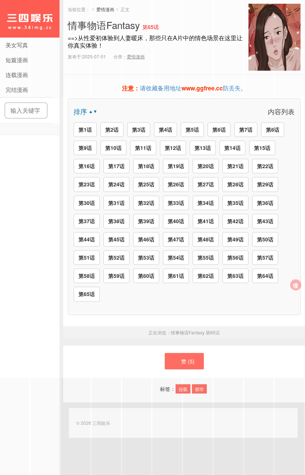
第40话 (176, 221)
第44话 (86, 239)
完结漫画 (17, 89)
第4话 (165, 129)
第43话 (265, 221)
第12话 (173, 147)
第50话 (265, 239)
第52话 (116, 257)
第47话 (176, 239)
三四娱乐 (30, 19)
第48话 (206, 239)
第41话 (206, 221)
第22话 (265, 166)
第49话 (235, 239)
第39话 (146, 221)
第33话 (176, 202)
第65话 (86, 294)
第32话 (146, 202)
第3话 (138, 129)
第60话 (146, 275)
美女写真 (17, 45)
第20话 (206, 166)
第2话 (112, 129)
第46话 (146, 239)
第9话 (85, 147)
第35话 (235, 202)
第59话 (116, 275)
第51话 (86, 257)
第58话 (86, 275)
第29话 (265, 184)
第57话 (265, 257)
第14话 (232, 147)
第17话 (116, 166)
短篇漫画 (17, 60)
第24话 (116, 184)
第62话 (206, 275)
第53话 (146, 257)
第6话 (219, 129)
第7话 (246, 129)
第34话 (206, 202)
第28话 (235, 184)
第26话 (176, 184)
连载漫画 (17, 74)
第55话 (206, 257)
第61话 (176, 275)
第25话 (146, 184)
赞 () (188, 361)
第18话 (146, 166)
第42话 (235, 221)
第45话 (116, 239)
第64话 (265, 275)
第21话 (235, 166)
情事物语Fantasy (195, 332)
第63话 (235, 275)
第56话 (235, 257)
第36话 (265, 202)
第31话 (116, 202)
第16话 (86, 166)
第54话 (176, 257)
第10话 (113, 147)
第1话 (85, 129)
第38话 (116, 221)
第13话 (203, 147)
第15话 (262, 147)
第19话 (176, 166)
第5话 (192, 129)
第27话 (206, 184)
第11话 (143, 147)
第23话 (86, 184)
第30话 (86, 202)
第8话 (272, 129)
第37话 (86, 221)
